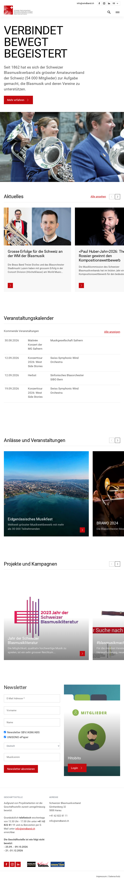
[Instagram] (104, 3)
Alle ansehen (98, 196)
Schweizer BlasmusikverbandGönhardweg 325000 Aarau (65, 807)
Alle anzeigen (112, 331)
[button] (116, 3)
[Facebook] (99, 3)
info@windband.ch (25, 828)
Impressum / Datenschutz (108, 876)
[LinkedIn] (109, 3)
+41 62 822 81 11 (58, 815)
